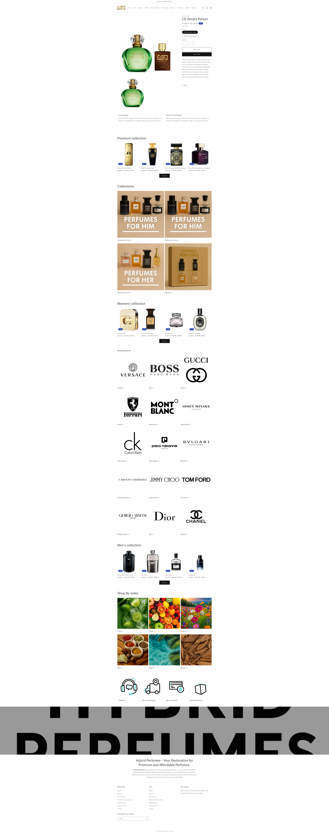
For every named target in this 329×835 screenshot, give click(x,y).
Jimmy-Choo (153, 498)
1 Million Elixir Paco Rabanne (124, 168)
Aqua (151, 668)
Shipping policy (121, 803)
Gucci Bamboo (168, 333)
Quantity (184, 40)
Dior (150, 534)
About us (119, 793)
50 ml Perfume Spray (190, 32)
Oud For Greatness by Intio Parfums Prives (175, 168)
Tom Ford (184, 498)
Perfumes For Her (123, 293)
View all (164, 176)
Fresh (119, 631)
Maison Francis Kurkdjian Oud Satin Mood (199, 168)
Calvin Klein (121, 461)
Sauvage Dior (192, 575)
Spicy (119, 668)
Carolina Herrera (123, 498)
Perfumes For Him (123, 240)
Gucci (182, 388)
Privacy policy (121, 796)
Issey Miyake (185, 424)
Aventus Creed (168, 575)
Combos (167, 293)
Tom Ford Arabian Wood (147, 333)
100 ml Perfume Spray (190, 36)
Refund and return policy (124, 800)
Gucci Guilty (144, 575)
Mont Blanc (153, 424)
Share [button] (185, 85)
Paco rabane (153, 461)
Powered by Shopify (169, 831)
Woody (183, 668)
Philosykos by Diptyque (194, 333)
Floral (183, 631)
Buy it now (197, 54)
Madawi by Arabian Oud (147, 168)
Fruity (151, 631)
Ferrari (119, 424)
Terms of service (121, 806)
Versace (120, 388)
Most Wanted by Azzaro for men (125, 575)
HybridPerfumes (162, 831)
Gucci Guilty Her (121, 333)
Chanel (183, 534)
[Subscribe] (146, 819)
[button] (203, 8)
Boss (150, 388)
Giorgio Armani (122, 534)
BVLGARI (184, 461)
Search (119, 790)
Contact (119, 809)
